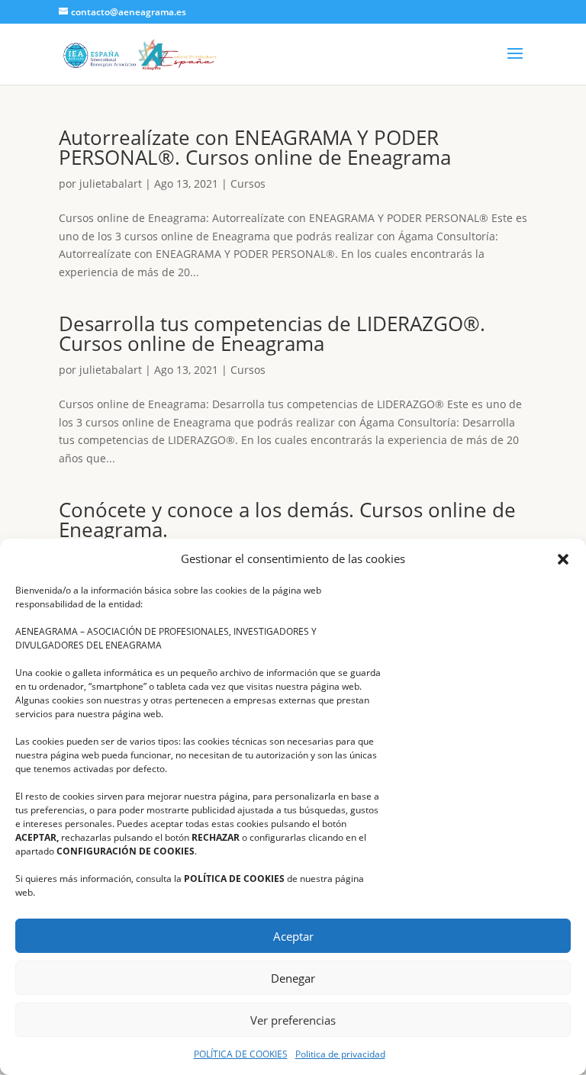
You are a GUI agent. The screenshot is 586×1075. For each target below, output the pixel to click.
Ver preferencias (293, 1020)
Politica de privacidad (340, 1054)
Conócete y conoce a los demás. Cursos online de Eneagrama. (287, 519)
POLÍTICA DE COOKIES (241, 1054)
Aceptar (293, 936)
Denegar (293, 978)
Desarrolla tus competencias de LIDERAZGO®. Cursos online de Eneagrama (272, 333)
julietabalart (110, 183)
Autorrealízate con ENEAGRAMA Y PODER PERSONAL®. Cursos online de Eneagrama (255, 147)
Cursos (248, 183)
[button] (563, 559)
